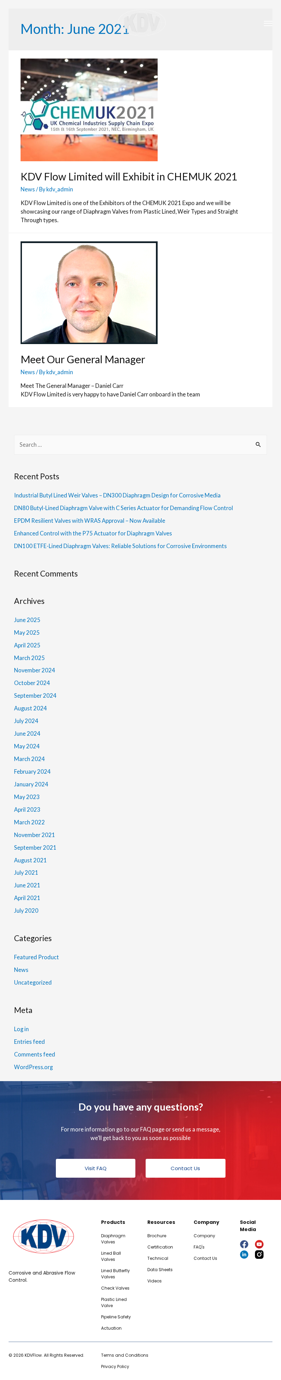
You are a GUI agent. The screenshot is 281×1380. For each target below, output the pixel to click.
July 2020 (26, 910)
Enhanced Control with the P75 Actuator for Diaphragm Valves (93, 533)
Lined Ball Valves (111, 1256)
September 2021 (35, 847)
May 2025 (27, 632)
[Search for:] (140, 444)
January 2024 (31, 784)
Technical (157, 1258)
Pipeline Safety (116, 1317)
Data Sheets (160, 1270)
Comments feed (34, 1054)
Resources (161, 1222)
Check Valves (115, 1288)
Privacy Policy (115, 1366)
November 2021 (34, 835)
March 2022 (29, 822)
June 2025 (27, 620)
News (28, 189)
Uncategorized (33, 982)
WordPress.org (33, 1067)
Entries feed (29, 1041)
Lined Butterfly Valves (115, 1274)
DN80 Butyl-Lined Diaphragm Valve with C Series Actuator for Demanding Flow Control (123, 508)
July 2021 (26, 872)
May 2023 (27, 797)
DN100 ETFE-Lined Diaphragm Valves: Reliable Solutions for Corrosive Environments (120, 546)
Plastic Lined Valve (114, 1302)
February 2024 (32, 771)
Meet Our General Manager (83, 359)
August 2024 (30, 708)
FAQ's (199, 1247)
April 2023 (27, 809)
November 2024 (34, 670)
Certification (160, 1247)
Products (113, 1222)
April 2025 (27, 645)
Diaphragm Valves (113, 1239)
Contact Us (205, 1258)
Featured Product (36, 957)
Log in (21, 1029)
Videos (154, 1281)
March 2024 (29, 759)
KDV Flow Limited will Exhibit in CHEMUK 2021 (129, 176)
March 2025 (29, 658)
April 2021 (27, 898)
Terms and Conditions (124, 1355)
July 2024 (26, 721)
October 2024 (32, 683)
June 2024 (27, 733)
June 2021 (27, 885)
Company (204, 1236)
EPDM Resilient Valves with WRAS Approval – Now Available (89, 520)
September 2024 (35, 695)
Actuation (111, 1328)
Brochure (156, 1236)
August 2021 (30, 860)
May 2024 (27, 746)
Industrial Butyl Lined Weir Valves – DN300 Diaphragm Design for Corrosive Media (117, 495)
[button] (96, 1168)
